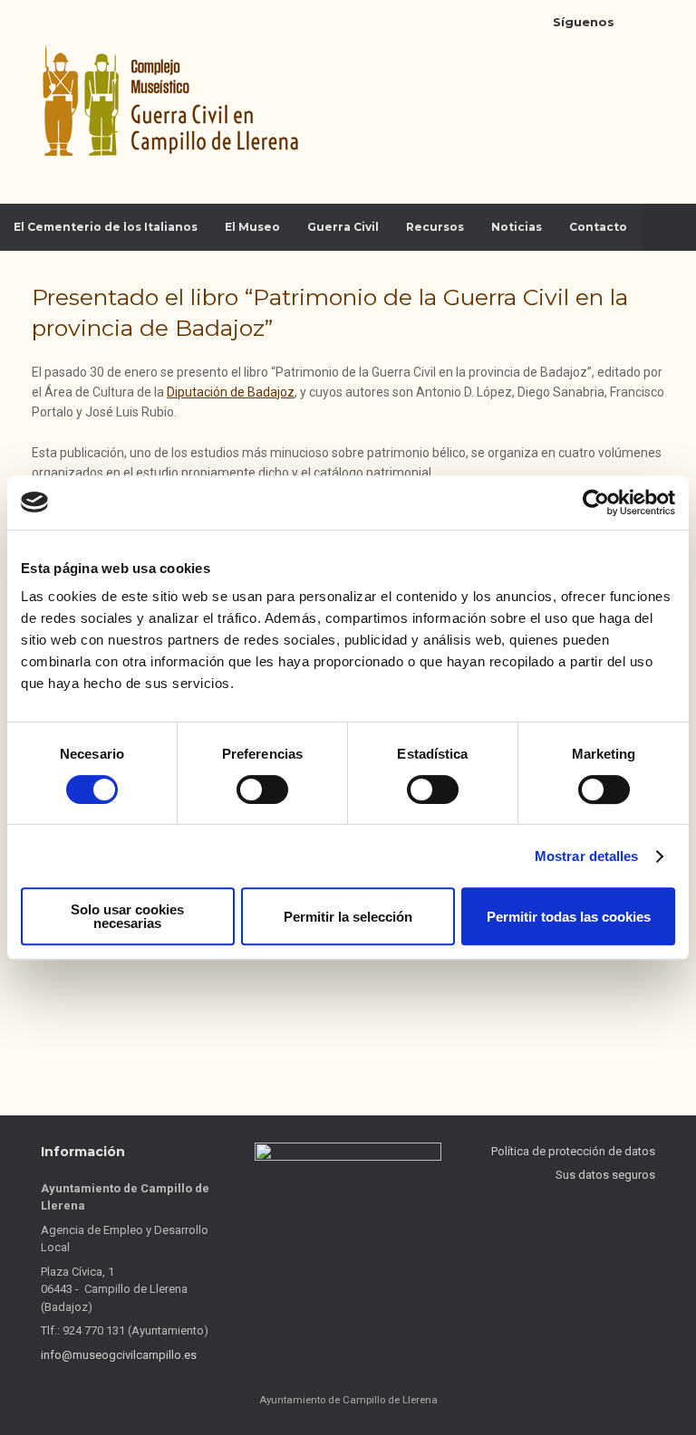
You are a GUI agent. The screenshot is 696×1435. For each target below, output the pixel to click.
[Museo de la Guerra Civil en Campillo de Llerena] (168, 102)
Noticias (516, 227)
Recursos (435, 227)
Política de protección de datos (573, 1151)
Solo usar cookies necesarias (127, 916)
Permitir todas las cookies (569, 916)
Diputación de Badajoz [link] (231, 392)
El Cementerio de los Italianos (106, 227)
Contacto (598, 227)
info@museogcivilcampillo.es (119, 1355)
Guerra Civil (343, 227)
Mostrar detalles (587, 856)
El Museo (252, 227)
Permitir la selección (348, 916)
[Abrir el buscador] (669, 227)
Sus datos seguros (605, 1174)
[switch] (262, 789)
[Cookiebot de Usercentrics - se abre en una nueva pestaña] (596, 502)
